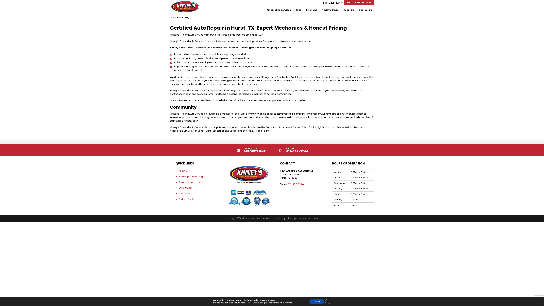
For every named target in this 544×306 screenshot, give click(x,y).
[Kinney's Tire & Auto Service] (185, 2)
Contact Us (365, 10)
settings (288, 303)
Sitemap (291, 218)
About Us (348, 10)
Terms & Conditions (308, 218)
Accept (317, 301)
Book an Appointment (190, 182)
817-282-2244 (333, 3)
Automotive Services (279, 10)
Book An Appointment (359, 2)
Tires (298, 10)
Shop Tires (184, 193)
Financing (311, 10)
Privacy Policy (278, 218)
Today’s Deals (330, 10)
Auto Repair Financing (190, 176)
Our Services (185, 187)
